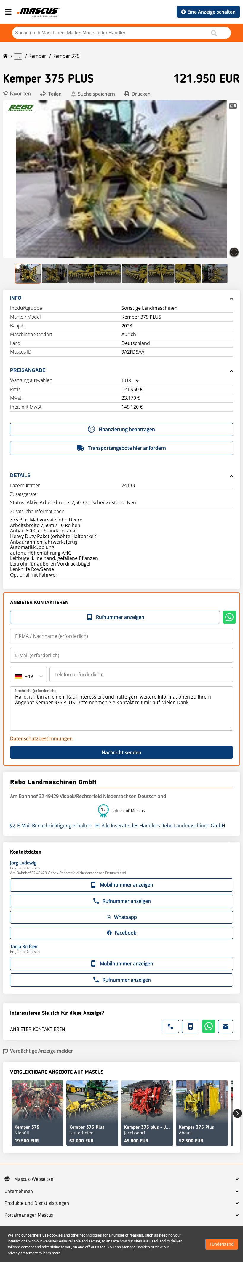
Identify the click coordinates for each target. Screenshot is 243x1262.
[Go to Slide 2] (55, 273)
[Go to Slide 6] (161, 273)
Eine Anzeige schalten (211, 12)
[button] (17, 93)
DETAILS (20, 475)
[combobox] (122, 380)
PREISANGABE (28, 370)
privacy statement (23, 1253)
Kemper (37, 56)
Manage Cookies (136, 1247)
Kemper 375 (65, 56)
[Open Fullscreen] (234, 252)
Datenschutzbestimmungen (41, 738)
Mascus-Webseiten (33, 1179)
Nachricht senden (121, 752)
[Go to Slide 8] (215, 273)
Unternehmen (18, 1191)
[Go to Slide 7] (188, 273)
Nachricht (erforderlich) (35, 690)
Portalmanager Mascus (28, 1215)
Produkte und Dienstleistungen (36, 1203)
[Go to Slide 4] (108, 273)
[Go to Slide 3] (81, 273)
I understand (222, 1244)
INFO (15, 298)
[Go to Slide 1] (28, 273)
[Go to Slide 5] (135, 273)
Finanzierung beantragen (127, 429)
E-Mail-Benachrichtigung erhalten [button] (54, 825)
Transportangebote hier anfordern (127, 448)
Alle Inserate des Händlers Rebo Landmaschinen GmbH (163, 825)
